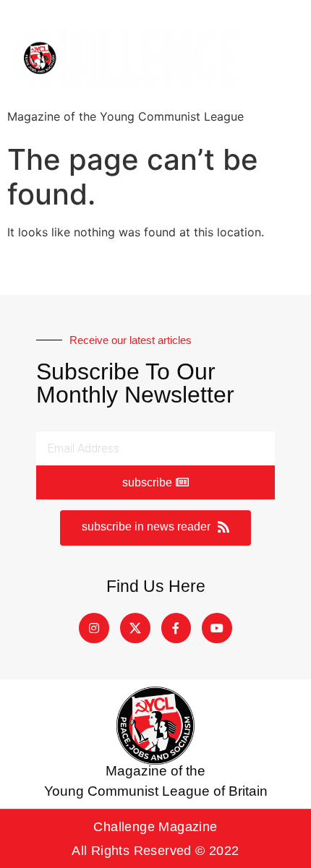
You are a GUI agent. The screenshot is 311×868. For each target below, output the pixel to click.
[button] (155, 528)
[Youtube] (217, 628)
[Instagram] (94, 628)
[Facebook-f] (176, 628)
